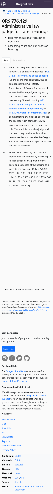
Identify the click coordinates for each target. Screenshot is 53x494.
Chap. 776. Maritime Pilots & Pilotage (22, 13)
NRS (17, 468)
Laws (17, 473)
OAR (17, 477)
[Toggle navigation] (47, 4)
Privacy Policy (8, 449)
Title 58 (26, 11)
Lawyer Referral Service (14, 381)
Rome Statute (22, 486)
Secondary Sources (11, 445)
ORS (9, 11)
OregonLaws (24, 4)
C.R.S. (17, 460)
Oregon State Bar (15, 371)
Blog (4, 423)
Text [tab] (6, 60)
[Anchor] (32, 145)
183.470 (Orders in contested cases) (28, 112)
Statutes (19, 464)
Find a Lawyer (9, 419)
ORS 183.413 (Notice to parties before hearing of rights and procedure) (26, 104)
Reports (6, 441)
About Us (6, 428)
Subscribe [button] (8, 348)
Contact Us (7, 436)
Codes (18, 455)
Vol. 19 (17, 11)
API (3, 432)
